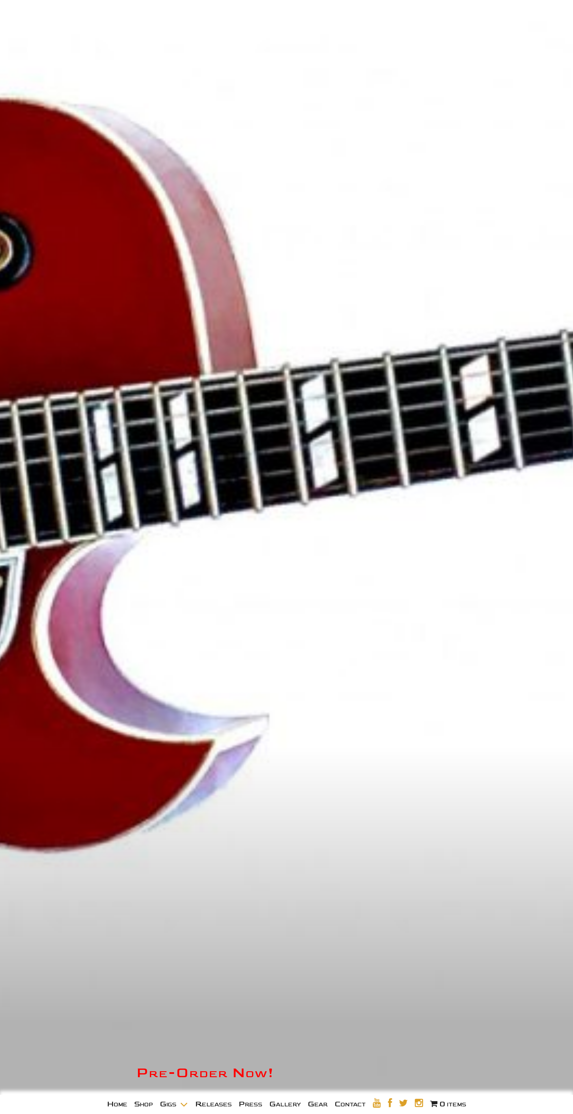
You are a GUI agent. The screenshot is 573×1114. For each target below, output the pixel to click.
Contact (350, 1104)
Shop (143, 1104)
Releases (213, 1104)
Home (117, 1104)
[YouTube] (376, 1103)
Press (250, 1104)
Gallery (285, 1104)
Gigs (168, 1104)
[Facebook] (390, 1103)
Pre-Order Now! (205, 1073)
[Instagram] (419, 1103)
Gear (318, 1104)
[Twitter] (403, 1103)
